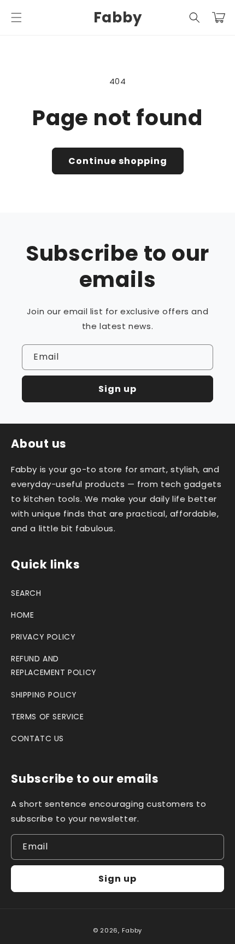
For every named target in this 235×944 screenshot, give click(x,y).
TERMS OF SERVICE (47, 716)
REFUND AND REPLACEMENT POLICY (54, 665)
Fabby (132, 930)
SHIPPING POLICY (44, 694)
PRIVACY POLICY (43, 636)
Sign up (117, 389)
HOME (22, 614)
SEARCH (26, 593)
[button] (16, 17)
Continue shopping (117, 161)
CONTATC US (37, 738)
